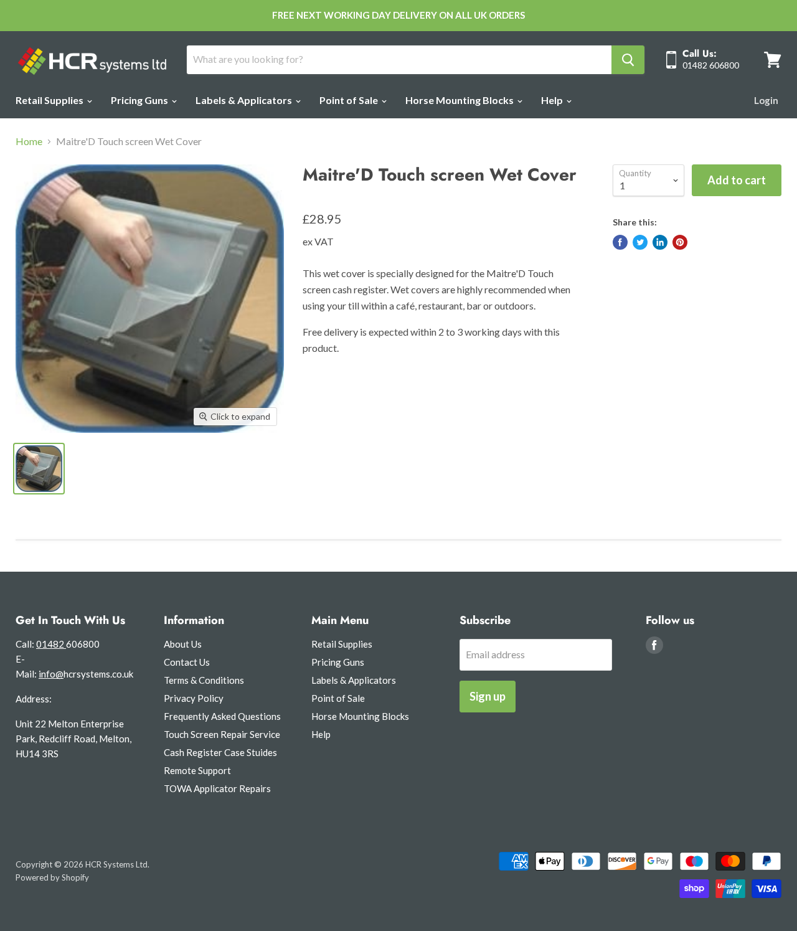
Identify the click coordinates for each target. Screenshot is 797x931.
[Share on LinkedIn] (660, 242)
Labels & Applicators (245, 100)
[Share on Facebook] (620, 242)
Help (553, 100)
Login (766, 100)
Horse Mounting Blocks (460, 100)
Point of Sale (349, 100)
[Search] (627, 59)
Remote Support (197, 770)
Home (29, 141)
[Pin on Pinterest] (679, 242)
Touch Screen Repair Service (222, 734)
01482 (51, 644)
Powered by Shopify (52, 877)
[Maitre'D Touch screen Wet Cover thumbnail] (39, 468)
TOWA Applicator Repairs (217, 788)
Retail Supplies (50, 100)
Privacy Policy (194, 698)
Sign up (487, 696)
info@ (51, 673)
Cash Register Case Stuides (220, 752)
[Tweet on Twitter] (640, 242)
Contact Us (187, 662)
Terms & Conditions (204, 680)
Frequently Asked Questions (222, 716)
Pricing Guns (140, 100)
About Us (183, 644)
